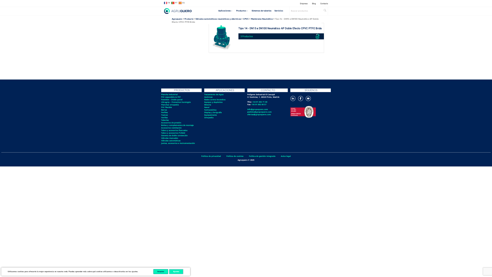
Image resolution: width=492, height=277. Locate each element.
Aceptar (160, 272)
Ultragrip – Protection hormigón (176, 102)
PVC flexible (166, 107)
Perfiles (164, 112)
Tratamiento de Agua (214, 94)
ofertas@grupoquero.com (259, 114)
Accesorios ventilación (171, 128)
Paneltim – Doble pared (172, 99)
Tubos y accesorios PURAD (173, 133)
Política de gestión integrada (262, 156)
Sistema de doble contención (174, 135)
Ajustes (176, 272)
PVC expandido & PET (171, 97)
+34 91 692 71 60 (259, 102)
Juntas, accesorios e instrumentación (178, 143)
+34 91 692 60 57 (259, 104)
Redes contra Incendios (215, 99)
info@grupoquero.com (257, 109)
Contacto (324, 4)
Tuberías (165, 120)
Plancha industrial (169, 94)
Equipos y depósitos (213, 102)
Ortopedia (208, 117)
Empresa (304, 4)
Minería (207, 104)
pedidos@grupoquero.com (259, 112)
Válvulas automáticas (171, 140)
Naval (206, 107)
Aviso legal (286, 156)
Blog (314, 4)
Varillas (164, 117)
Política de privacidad (211, 156)
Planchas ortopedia (170, 104)
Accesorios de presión (171, 122)
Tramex (164, 115)
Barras (164, 110)
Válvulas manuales (169, 138)
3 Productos (246, 36)
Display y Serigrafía (213, 112)
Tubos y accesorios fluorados (174, 130)
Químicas (208, 97)
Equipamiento (210, 115)
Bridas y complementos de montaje (177, 125)
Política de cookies (235, 156)
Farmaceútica (210, 110)
